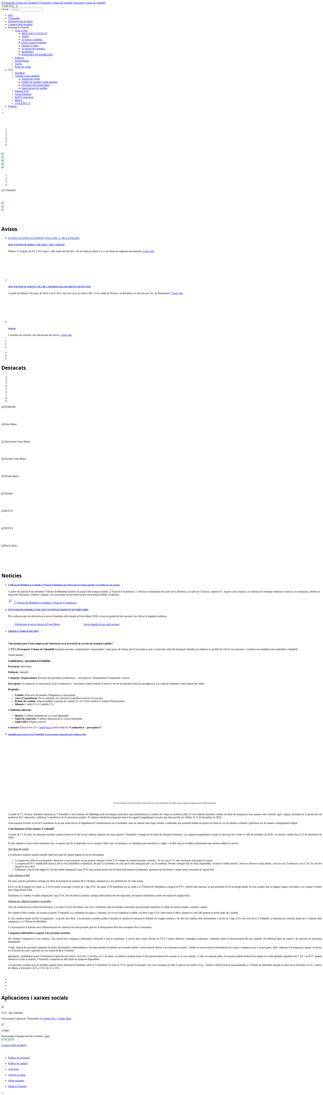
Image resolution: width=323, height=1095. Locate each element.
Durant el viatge (30, 45)
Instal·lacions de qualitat (34, 88)
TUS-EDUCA (22, 103)
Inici (10, 15)
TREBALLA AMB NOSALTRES (23, 631)
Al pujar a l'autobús (32, 39)
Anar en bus (21, 30)
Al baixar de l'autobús (33, 48)
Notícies (12, 106)
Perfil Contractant (24, 97)
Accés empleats (23, 94)
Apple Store (64, 1018)
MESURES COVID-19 (34, 33)
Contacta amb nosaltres (20, 24)
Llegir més (148, 251)
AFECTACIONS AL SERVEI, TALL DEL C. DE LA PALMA (36, 244)
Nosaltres (20, 72)
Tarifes (25, 36)
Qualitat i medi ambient (27, 76)
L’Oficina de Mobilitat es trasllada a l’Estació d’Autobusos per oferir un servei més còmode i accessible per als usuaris (64, 585)
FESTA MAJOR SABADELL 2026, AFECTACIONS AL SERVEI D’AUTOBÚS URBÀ (48, 609)
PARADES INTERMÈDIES (37, 54)
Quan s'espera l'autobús (34, 42)
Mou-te (19, 100)
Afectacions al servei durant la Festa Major (37, 624)
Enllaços (19, 57)
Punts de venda (23, 66)
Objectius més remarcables (36, 85)
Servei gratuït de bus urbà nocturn (101, 624)
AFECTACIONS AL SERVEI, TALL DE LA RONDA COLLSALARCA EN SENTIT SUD (49, 286)
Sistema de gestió (31, 79)
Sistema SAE (22, 91)
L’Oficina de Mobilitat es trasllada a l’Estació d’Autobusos (45, 602)
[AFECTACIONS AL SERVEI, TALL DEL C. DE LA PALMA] (44, 238)
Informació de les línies (20, 21)
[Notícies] (25, 321)
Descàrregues (22, 60)
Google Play (50, 1018)
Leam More (7, 421)
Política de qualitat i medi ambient (39, 82)
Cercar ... (6, 9)
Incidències (27, 51)
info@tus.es (46, 727)
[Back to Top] (2, 1092)
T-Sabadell (14, 18)
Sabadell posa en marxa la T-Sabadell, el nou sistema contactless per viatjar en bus (47, 734)
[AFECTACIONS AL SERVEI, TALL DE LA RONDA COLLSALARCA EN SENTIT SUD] (25, 279)
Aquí (46, 1036)
